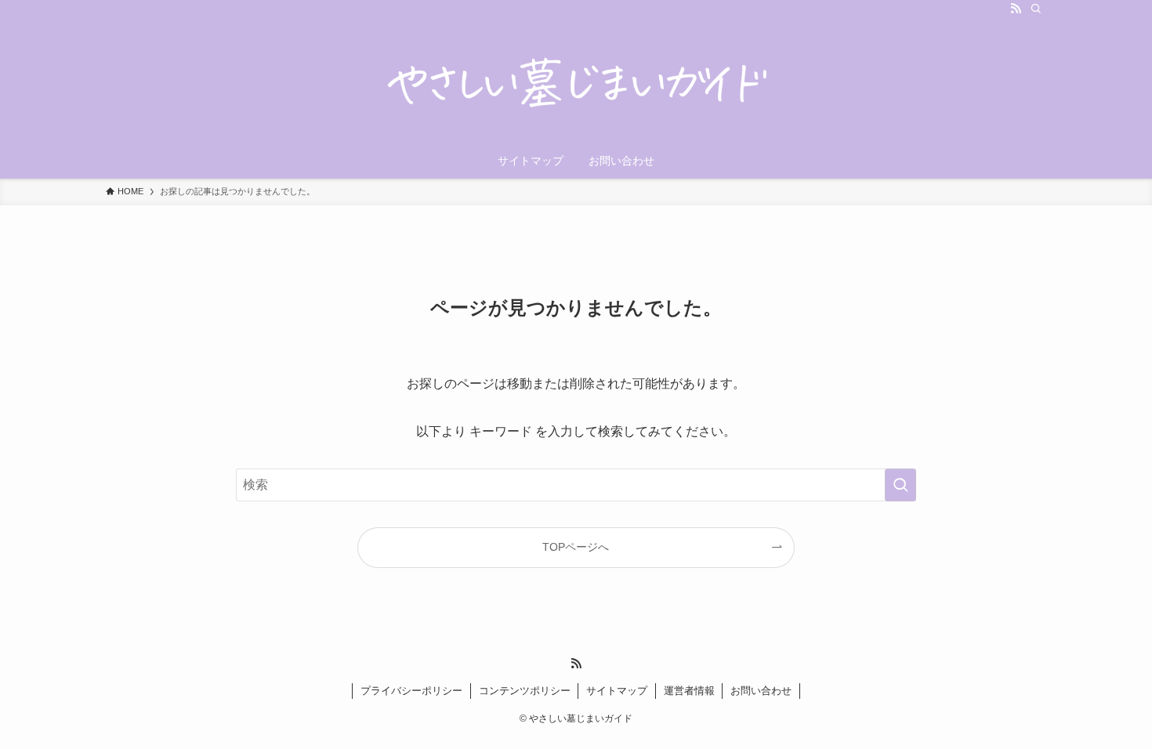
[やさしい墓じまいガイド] (576, 83)
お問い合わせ (761, 691)
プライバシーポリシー (411, 691)
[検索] (1036, 8)
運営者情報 (689, 691)
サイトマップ (616, 691)
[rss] (1015, 8)
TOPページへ (575, 547)
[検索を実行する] (900, 485)
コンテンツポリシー (525, 691)
